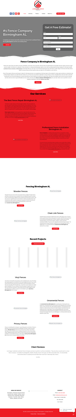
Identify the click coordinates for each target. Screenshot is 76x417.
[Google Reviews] (19, 14)
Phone (59, 36)
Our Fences (45, 44)
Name (44, 32)
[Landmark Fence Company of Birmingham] (38, 5)
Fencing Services (46, 40)
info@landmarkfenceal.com (61, 395)
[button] (7, 44)
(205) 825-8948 (60, 13)
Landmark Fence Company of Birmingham (13, 68)
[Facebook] (11, 14)
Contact (43, 13)
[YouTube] (16, 14)
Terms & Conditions (41, 413)
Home (25, 13)
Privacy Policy (33, 413)
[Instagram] (13, 14)
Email (44, 36)
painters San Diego (45, 79)
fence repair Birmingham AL (20, 117)
